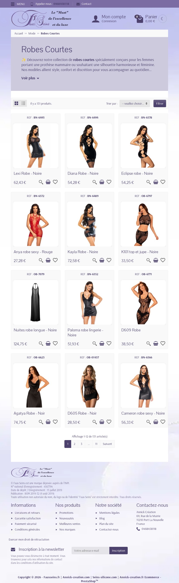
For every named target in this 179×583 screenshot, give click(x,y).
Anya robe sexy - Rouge (33, 251)
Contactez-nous (109, 529)
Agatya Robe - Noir (29, 413)
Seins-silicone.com (105, 577)
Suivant (107, 444)
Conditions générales (27, 529)
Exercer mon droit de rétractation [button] (29, 539)
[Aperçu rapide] (41, 182)
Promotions (66, 513)
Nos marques (67, 529)
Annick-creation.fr (132, 577)
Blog (102, 518)
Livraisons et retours (27, 513)
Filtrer (160, 103)
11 (96, 444)
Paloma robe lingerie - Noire (85, 332)
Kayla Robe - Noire (83, 251)
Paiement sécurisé (25, 524)
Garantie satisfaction (28, 518)
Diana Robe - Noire (83, 173)
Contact (86, 4)
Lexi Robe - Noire (28, 173)
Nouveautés (66, 518)
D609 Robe (131, 330)
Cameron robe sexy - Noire (143, 413)
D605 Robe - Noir (82, 413)
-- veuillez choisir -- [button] (133, 103)
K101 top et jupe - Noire (139, 251)
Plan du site (106, 524)
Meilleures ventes (69, 524)
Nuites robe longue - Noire (35, 330)
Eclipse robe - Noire (137, 173)
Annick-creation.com (76, 577)
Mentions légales (109, 513)
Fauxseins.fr (52, 577)
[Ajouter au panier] (48, 182)
